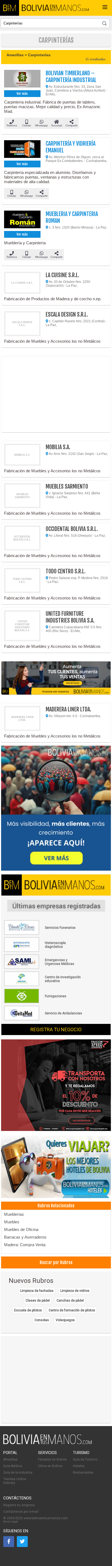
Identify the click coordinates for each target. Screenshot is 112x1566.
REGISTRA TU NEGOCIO (56, 1029)
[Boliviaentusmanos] (9, 8)
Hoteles (79, 1466)
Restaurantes (83, 1472)
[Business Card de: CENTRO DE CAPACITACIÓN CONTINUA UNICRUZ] (43, 985)
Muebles (11, 1222)
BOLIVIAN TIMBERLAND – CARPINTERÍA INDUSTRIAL (71, 76)
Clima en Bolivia (50, 1466)
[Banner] (56, 1085)
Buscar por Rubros (56, 1262)
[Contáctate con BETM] (56, 808)
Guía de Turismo (85, 1459)
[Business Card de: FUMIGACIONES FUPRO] (43, 1002)
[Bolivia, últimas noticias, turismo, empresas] (47, 1443)
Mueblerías (14, 1214)
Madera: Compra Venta (24, 1244)
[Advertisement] (56, 394)
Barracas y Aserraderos (25, 1237)
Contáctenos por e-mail (20, 1512)
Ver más (22, 94)
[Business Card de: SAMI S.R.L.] (43, 968)
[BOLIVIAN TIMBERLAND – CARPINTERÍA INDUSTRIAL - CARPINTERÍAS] (22, 79)
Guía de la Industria (17, 1472)
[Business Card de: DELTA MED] (43, 1019)
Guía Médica (12, 1466)
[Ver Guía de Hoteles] (56, 1167)
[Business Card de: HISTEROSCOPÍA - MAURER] (43, 951)
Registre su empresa (19, 1505)
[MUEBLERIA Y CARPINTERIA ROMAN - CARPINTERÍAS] (22, 220)
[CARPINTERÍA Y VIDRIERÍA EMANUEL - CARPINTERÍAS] (22, 149)
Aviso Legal (10, 1521)
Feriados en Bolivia (52, 1459)
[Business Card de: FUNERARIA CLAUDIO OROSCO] (43, 934)
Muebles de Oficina (21, 1229)
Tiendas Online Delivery (14, 1481)
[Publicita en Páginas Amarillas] (56, 678)
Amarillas (10, 1459)
